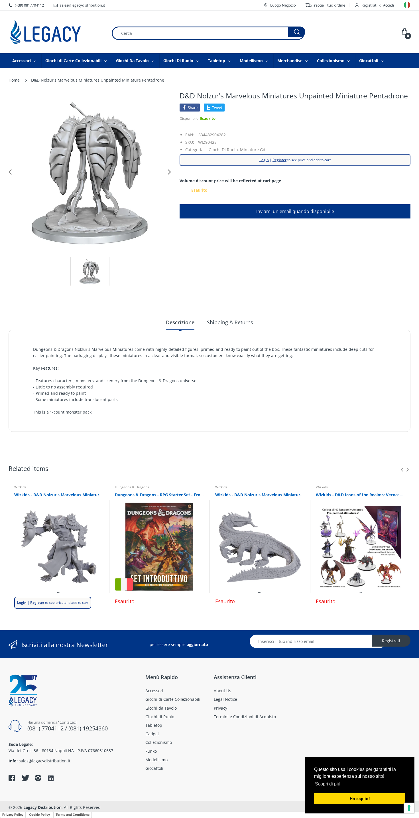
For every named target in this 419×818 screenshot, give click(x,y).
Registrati (369, 5)
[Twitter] (25, 777)
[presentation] (402, 469)
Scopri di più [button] (327, 783)
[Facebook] (12, 777)
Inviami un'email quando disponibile (295, 211)
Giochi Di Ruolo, (224, 149)
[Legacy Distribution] (56, 32)
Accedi (388, 5)
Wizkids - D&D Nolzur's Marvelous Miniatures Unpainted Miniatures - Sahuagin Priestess (58, 494)
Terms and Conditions (73, 815)
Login (264, 159)
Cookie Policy (39, 815)
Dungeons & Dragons (132, 487)
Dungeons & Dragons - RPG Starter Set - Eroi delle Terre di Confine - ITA (159, 494)
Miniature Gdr (253, 149)
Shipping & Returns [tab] (230, 322)
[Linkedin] (51, 778)
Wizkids (20, 487)
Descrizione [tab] (180, 322)
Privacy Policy (12, 815)
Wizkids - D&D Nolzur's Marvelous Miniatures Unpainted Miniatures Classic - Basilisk (259, 494)
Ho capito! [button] (360, 798)
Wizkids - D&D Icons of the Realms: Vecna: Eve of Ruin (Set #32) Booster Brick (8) (360, 494)
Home (14, 80)
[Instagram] (38, 777)
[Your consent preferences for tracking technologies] (409, 808)
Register (279, 159)
